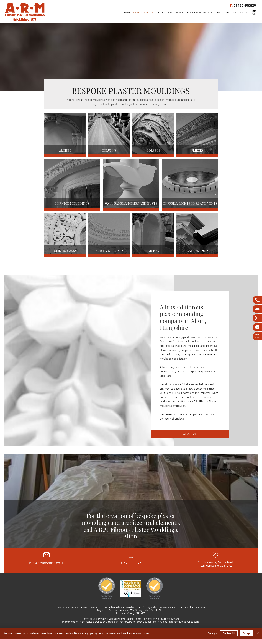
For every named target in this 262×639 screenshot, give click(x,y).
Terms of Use (89, 618)
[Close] (258, 633)
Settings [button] (212, 633)
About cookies (141, 633)
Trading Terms (133, 618)
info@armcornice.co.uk (47, 563)
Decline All (229, 633)
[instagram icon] (254, 12)
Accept (246, 633)
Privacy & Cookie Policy (111, 618)
